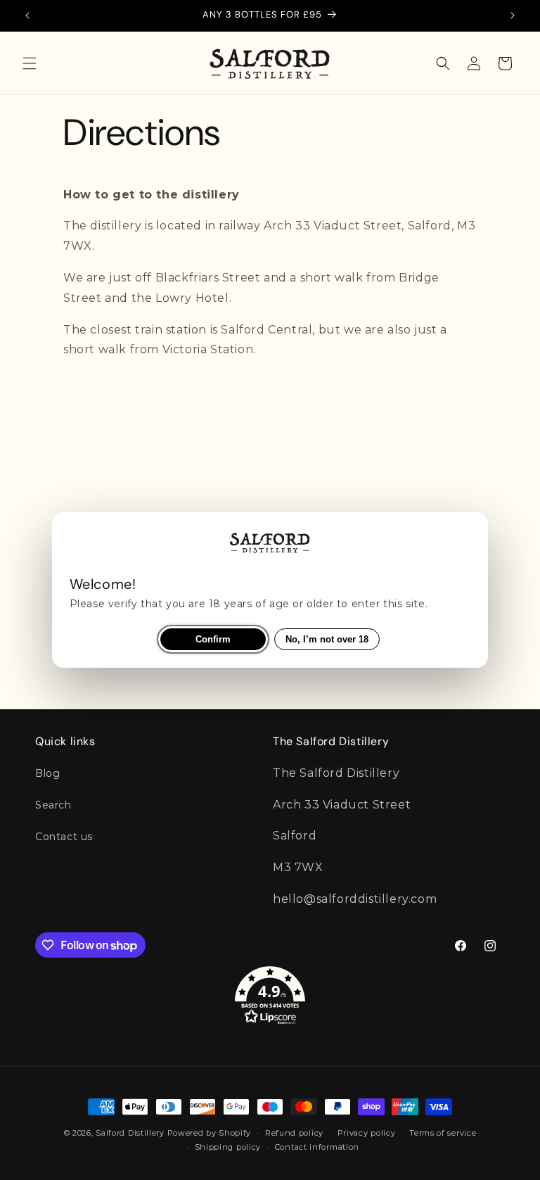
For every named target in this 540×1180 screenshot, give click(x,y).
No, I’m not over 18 (326, 639)
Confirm (213, 639)
